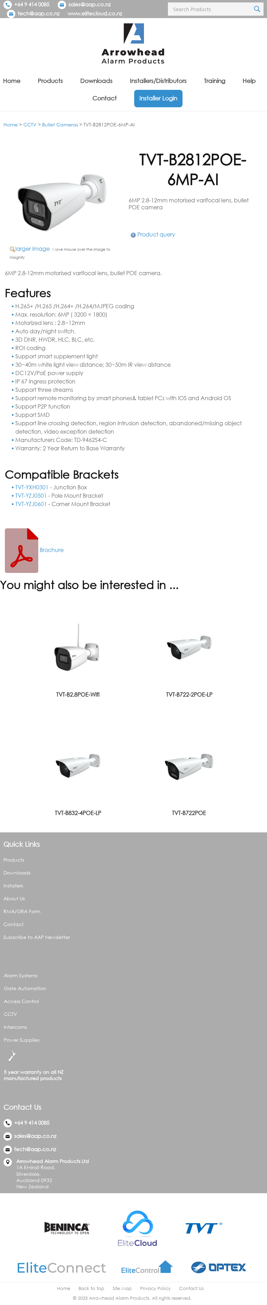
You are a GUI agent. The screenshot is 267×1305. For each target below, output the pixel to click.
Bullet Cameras (60, 124)
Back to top (91, 1288)
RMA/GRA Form (21, 911)
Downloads (96, 80)
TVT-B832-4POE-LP (78, 812)
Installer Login (158, 98)
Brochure (51, 549)
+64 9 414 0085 (31, 4)
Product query (156, 234)
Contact (104, 98)
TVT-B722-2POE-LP (189, 694)
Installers (13, 885)
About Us (14, 898)
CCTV (30, 124)
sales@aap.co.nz (89, 4)
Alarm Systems (20, 975)
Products (50, 80)
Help (249, 80)
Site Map (122, 1288)
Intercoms (15, 1027)
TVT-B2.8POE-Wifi (77, 694)
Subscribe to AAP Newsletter (36, 937)
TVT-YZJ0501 (31, 495)
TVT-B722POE (189, 812)
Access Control (21, 1001)
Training (214, 80)
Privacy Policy (155, 1288)
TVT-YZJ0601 (31, 503)
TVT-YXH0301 (32, 487)
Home (12, 80)
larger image (32, 248)
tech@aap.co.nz (38, 13)
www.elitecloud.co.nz (95, 13)
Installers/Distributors (158, 80)
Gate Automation (25, 988)
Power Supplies (21, 1040)
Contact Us (191, 1288)
